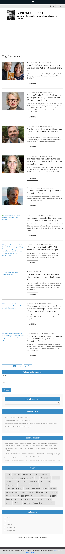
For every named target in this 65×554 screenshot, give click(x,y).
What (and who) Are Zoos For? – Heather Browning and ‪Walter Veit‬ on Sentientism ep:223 (44, 68)
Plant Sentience (34, 495)
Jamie (6, 457)
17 (25, 366)
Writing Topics (11, 530)
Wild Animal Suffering (49, 503)
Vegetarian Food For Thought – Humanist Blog (18, 448)
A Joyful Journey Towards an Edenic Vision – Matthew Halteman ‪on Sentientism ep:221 (45, 131)
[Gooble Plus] (61, 6)
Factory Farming (36, 488)
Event (8, 521)
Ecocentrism (11, 485)
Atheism (21, 478)
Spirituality (8, 503)
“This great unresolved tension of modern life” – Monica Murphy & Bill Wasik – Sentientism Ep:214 (44, 338)
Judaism (17, 492)
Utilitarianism (17, 503)
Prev (4, 366)
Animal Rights (28, 474)
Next (29, 366)
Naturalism (41, 492)
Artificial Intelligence (10, 477)
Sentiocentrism (39, 499)
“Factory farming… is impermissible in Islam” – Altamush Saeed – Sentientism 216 (43, 277)
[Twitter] (54, 6)
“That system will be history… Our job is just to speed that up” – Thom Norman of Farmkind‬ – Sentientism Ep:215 (44, 309)
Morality (31, 492)
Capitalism (8, 481)
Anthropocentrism (42, 474)
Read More (32, 83)
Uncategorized (11, 527)
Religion (52, 495)
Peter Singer (10, 496)
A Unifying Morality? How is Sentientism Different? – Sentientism (23, 454)
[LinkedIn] (57, 6)
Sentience (11, 499)
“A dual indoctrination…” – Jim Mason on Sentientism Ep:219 (44, 191)
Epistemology (10, 488)
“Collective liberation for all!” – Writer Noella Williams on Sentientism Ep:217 (43, 248)
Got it (33, 553)
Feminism (44, 488)
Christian (24, 481)
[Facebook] (50, 6)
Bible (37, 477)
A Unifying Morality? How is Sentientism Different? (24, 457)
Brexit (8, 518)
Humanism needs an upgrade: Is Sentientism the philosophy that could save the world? (35, 460)
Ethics (19, 488)
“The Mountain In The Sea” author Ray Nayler (18, 427)
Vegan (27, 503)
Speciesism (48, 499)
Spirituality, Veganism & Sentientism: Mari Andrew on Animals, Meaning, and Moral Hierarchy (31, 423)
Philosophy (23, 495)
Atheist (30, 478)
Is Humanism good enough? (52, 454)
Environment (34, 485)
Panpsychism (53, 492)
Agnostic (8, 474)
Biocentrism (45, 478)
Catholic (16, 481)
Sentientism (26, 499)
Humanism (9, 492)
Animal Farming (16, 474)
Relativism (43, 495)
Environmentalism (45, 485)
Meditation (24, 492)
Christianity (33, 481)
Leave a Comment (46, 63)
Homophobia (53, 488)
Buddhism (55, 478)
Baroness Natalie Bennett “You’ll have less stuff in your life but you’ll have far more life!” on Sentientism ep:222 (44, 97)
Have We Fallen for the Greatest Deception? (18, 420)
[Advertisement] (32, 36)
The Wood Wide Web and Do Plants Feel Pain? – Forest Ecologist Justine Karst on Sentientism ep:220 (44, 161)
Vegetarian (37, 503)
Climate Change (45, 481)
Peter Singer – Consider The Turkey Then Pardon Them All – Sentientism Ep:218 (44, 219)
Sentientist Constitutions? (12, 430)
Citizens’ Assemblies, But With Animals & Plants (18, 417)
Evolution (27, 488)
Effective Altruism (23, 485)
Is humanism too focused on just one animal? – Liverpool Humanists (24, 443)
